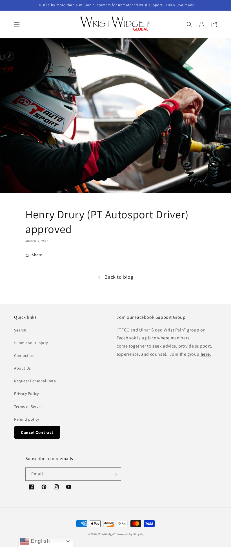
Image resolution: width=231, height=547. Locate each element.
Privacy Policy (26, 393)
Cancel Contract (37, 432)
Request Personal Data (35, 380)
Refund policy (26, 419)
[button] (17, 24)
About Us (22, 368)
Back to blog (119, 277)
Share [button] (37, 254)
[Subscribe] (114, 474)
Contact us (24, 355)
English (39, 541)
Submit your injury (31, 342)
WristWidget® (106, 534)
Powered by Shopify (130, 534)
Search (20, 330)
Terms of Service (29, 406)
